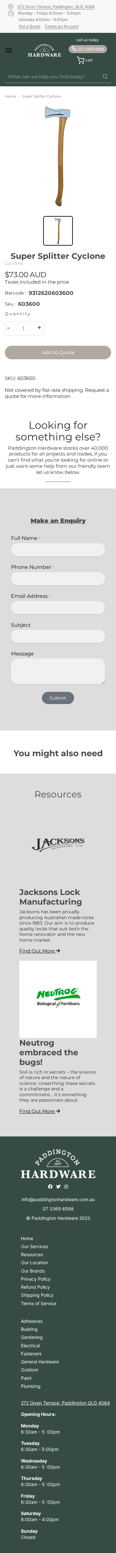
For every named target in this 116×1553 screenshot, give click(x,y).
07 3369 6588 (91, 49)
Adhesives (32, 1321)
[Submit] (105, 77)
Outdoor (29, 1369)
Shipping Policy (37, 1295)
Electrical (30, 1345)
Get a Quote (29, 26)
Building (29, 1329)
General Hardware (40, 1361)
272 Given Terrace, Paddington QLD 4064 (65, 1403)
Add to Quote (58, 352)
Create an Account (62, 26)
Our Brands (33, 1271)
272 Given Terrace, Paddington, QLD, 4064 (56, 6)
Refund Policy (35, 1287)
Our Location (34, 1262)
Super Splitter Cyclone (41, 96)
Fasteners (31, 1353)
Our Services (34, 1246)
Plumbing (31, 1386)
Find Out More (37, 951)
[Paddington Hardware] (44, 50)
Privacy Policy (36, 1279)
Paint (26, 1378)
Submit (58, 698)
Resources (32, 1254)
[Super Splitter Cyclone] (58, 156)
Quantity (18, 313)
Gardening (32, 1337)
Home (10, 96)
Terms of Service (38, 1303)
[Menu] (13, 50)
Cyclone (14, 263)
